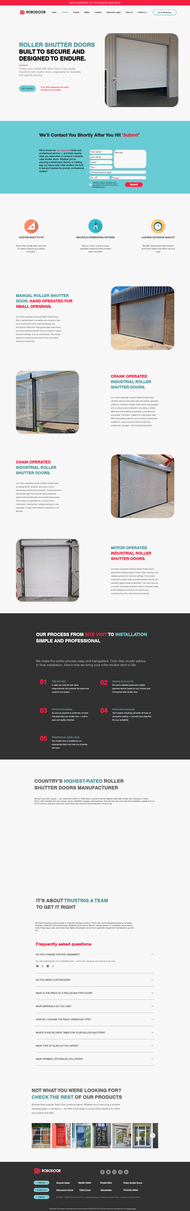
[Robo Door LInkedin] (126, 1172)
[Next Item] (152, 1135)
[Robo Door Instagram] (114, 1172)
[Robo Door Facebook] (102, 1172)
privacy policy (131, 1209)
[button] (37, 966)
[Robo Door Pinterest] (120, 1172)
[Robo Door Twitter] (108, 1172)
